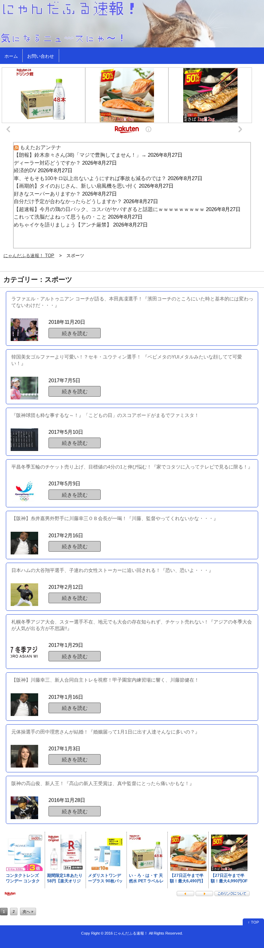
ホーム (11, 56)
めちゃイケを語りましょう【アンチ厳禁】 (63, 225)
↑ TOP (253, 922)
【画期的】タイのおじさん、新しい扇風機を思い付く (76, 186)
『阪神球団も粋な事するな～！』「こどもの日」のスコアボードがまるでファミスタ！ (105, 415)
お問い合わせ (40, 56)
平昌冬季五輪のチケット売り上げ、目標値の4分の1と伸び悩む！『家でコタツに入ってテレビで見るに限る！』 (132, 467)
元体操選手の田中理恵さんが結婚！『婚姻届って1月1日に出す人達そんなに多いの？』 (105, 732)
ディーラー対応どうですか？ (47, 163)
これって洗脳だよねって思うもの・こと (60, 217)
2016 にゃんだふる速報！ (126, 933)
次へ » (28, 912)
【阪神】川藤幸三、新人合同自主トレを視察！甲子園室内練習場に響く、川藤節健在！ (105, 680)
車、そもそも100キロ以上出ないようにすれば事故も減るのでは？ (90, 178)
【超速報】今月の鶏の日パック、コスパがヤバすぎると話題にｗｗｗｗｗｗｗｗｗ (109, 209)
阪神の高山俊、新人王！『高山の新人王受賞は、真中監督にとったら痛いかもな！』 (102, 783)
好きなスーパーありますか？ (47, 194)
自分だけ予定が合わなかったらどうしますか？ (68, 201)
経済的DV (25, 170)
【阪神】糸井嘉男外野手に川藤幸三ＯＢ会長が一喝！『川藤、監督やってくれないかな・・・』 (114, 518)
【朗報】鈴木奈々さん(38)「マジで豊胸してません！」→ (80, 155)
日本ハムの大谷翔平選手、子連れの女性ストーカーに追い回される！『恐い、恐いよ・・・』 (112, 570)
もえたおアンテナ (40, 147)
